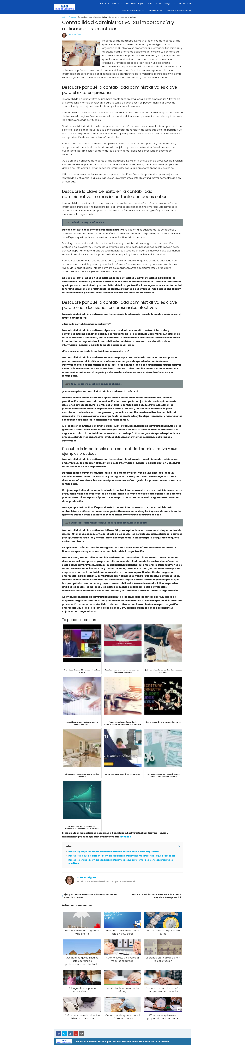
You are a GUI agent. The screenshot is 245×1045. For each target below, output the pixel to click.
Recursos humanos (109, 3)
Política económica (131, 10)
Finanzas (183, 3)
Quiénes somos (130, 1041)
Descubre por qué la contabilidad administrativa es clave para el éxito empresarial (113, 851)
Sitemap (165, 1041)
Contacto (116, 1041)
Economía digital (164, 3)
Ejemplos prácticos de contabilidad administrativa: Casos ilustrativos (90, 896)
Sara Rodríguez (75, 34)
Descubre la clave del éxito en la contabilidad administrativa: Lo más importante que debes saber (121, 855)
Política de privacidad (86, 1041)
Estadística (153, 10)
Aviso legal (104, 1041)
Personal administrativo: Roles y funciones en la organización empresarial (156, 896)
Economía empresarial (137, 3)
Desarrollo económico (177, 10)
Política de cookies (149, 1041)
